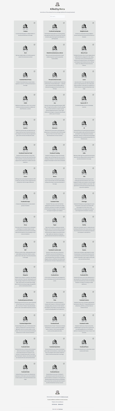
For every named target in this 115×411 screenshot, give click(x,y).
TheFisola (60, 409)
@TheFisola (54, 404)
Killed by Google (64, 396)
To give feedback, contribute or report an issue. (57, 399)
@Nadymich (60, 404)
